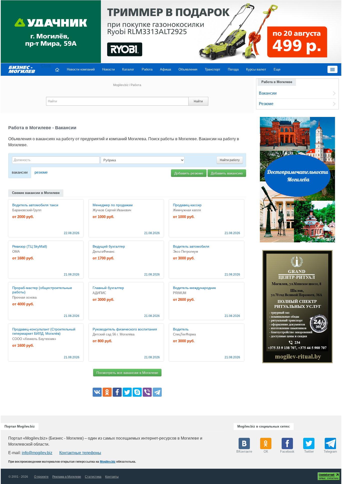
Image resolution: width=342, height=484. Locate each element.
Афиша (165, 69)
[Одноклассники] (107, 392)
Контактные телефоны (80, 453)
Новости (108, 69)
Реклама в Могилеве (66, 476)
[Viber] (147, 392)
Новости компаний (81, 69)
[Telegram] (157, 392)
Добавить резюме (188, 173)
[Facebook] (117, 392)
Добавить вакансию (227, 173)
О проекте (41, 476)
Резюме (266, 104)
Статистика (93, 476)
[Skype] (137, 392)
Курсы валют (256, 69)
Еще (277, 69)
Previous (257, 308)
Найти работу (230, 160)
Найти (198, 101)
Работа (147, 69)
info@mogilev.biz (37, 453)
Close (46, 65)
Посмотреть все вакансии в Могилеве (127, 373)
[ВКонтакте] (97, 392)
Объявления (188, 69)
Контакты (112, 476)
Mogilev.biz (120, 85)
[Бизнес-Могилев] (22, 69)
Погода (233, 69)
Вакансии (268, 93)
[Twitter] (127, 392)
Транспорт (212, 69)
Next (337, 308)
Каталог (128, 69)
